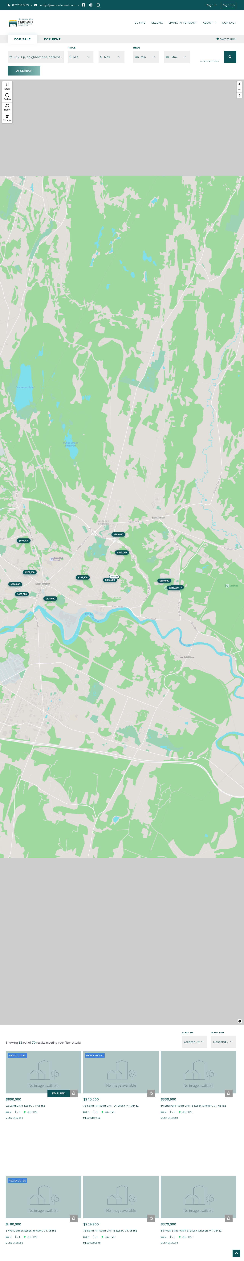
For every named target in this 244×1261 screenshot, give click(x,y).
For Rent (52, 39)
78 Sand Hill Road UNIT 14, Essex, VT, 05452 (111, 1105)
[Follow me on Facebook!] (83, 5)
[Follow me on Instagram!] (91, 5)
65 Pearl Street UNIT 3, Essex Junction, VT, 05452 (191, 1230)
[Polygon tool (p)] (7, 86)
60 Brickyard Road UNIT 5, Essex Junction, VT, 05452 (193, 1105)
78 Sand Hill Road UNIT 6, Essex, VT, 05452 (110, 1230)
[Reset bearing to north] (239, 95)
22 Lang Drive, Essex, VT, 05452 (25, 1105)
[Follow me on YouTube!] (98, 5)
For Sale (22, 39)
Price (72, 47)
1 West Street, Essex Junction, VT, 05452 (31, 1230)
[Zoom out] (239, 89)
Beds (136, 47)
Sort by (187, 1032)
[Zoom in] (239, 84)
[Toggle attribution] (240, 1021)
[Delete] (7, 118)
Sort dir (217, 1032)
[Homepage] (21, 22)
